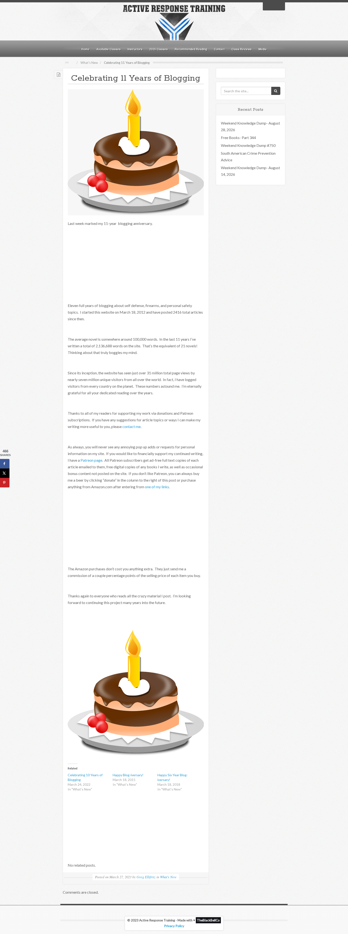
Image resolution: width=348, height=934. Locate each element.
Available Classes (108, 49)
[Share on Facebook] (4, 464)
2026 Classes (158, 49)
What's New (89, 63)
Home (85, 49)
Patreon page (91, 460)
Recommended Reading (191, 49)
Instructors (135, 49)
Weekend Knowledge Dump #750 (248, 145)
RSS (280, 6)
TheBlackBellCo (208, 920)
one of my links (157, 486)
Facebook (268, 6)
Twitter (274, 6)
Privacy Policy (174, 926)
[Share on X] (4, 473)
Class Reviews (242, 49)
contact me (131, 426)
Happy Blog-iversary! (128, 775)
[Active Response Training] (174, 22)
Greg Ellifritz (146, 876)
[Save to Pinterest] (4, 483)
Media (263, 49)
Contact (219, 49)
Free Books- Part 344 (238, 137)
